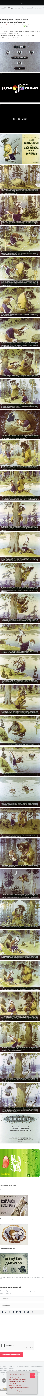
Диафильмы (15, 8)
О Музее (3, 1366)
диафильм (19, 1277)
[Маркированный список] (24, 1312)
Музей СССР (5, 8)
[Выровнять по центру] (17, 1312)
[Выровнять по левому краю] (13, 1312)
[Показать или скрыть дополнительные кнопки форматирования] (36, 1312)
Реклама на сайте (28, 1366)
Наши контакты (14, 1366)
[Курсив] (5, 1312)
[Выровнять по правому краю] (20, 1312)
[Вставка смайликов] (32, 1312)
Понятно (33, 1375)
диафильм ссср (9, 1277)
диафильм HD (29, 1277)
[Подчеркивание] (9, 1312)
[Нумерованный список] (28, 1312)
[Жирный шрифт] (2, 1312)
